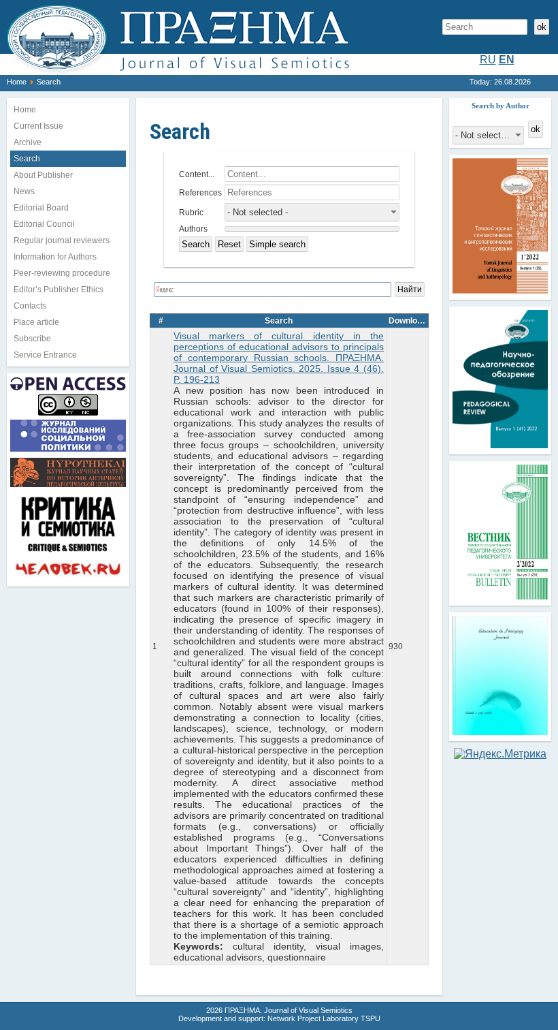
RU (488, 59)
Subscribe (32, 338)
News (24, 191)
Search (27, 158)
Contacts (30, 306)
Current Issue (38, 126)
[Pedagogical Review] (500, 444)
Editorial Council (44, 224)
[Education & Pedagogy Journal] (500, 731)
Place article (36, 322)
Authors (193, 229)
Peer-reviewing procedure (62, 273)
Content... (196, 174)
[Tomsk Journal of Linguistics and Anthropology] (500, 290)
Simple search (277, 244)
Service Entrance (45, 355)
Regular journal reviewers (62, 240)
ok (541, 27)
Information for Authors (55, 257)
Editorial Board (41, 208)
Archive (28, 142)
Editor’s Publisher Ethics (58, 289)
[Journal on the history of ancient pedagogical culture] (68, 487)
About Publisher (43, 175)
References (200, 193)
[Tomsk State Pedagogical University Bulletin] (500, 596)
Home (17, 82)
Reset (229, 244)
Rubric (191, 212)
